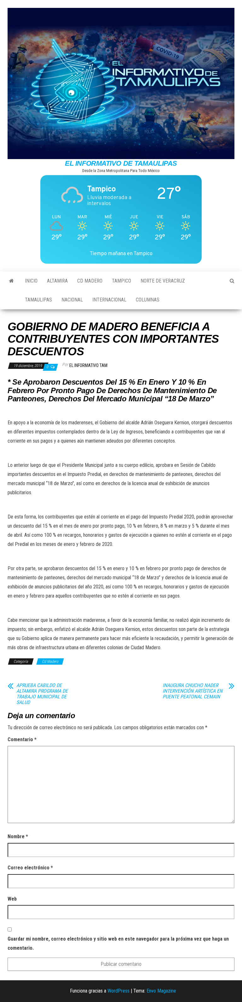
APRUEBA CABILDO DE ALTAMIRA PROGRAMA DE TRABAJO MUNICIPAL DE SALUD (42, 694)
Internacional (109, 300)
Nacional (72, 300)
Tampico (121, 281)
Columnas (147, 300)
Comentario (22, 739)
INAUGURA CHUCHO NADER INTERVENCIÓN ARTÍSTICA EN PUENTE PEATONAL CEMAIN (192, 691)
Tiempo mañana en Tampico (121, 253)
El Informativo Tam (88, 365)
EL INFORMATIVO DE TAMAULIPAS (121, 163)
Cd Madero (89, 281)
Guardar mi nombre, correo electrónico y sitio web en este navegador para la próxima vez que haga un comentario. (118, 943)
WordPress (118, 991)
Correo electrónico (30, 868)
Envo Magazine (161, 991)
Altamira (57, 281)
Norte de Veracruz (163, 281)
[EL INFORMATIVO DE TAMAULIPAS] (11, 281)
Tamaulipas (38, 300)
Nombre (18, 836)
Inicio (31, 281)
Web (12, 899)
